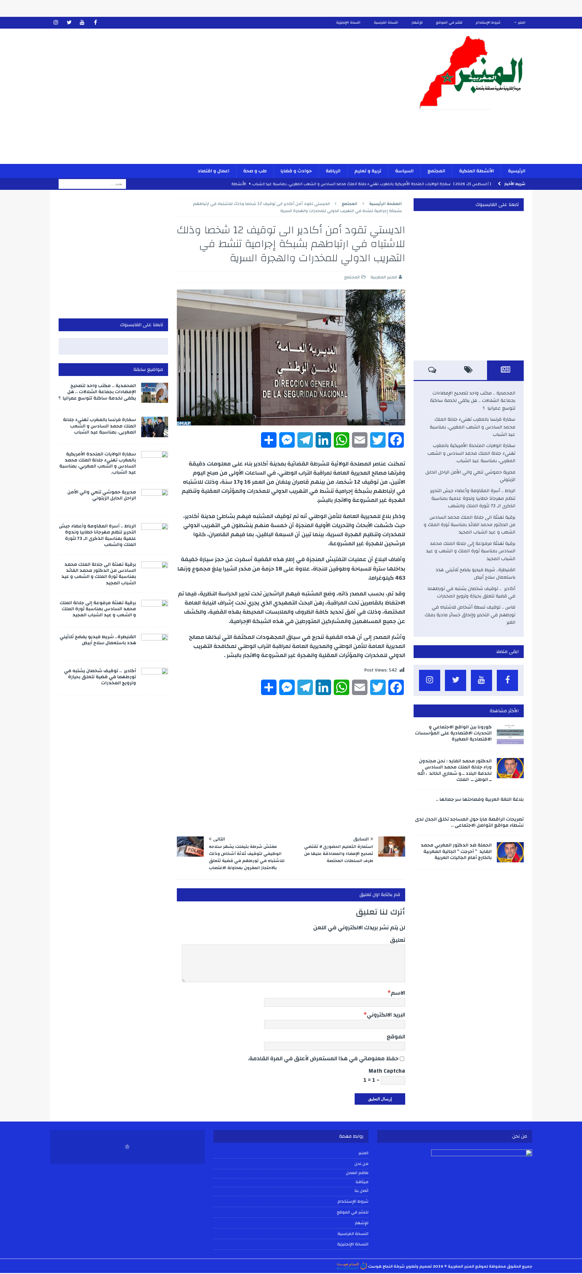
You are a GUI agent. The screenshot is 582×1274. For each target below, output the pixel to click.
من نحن (361, 1164)
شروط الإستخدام (488, 22)
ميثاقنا (362, 1182)
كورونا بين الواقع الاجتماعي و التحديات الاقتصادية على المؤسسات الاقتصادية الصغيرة (453, 733)
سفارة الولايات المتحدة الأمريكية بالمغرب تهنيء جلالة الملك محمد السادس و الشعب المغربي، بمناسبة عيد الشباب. (471, 453)
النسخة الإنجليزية (348, 22)
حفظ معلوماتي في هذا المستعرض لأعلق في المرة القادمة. (323, 1058)
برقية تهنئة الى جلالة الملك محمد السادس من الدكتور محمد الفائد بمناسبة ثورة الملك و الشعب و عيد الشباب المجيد (469, 525)
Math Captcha (386, 1071)
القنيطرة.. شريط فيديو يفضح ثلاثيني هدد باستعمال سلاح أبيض (475, 573)
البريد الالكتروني (386, 1014)
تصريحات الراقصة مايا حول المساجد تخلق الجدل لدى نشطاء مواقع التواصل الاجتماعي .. (469, 822)
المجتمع (436, 171)
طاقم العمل (357, 1173)
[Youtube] (82, 23)
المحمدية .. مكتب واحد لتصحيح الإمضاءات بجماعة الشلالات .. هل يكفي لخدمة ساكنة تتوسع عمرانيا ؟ (472, 401)
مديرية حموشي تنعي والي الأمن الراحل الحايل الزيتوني (470, 476)
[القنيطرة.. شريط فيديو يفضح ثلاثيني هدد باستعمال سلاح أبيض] (154, 644)
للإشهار (417, 22)
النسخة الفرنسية (386, 22)
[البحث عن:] (92, 183)
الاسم (398, 993)
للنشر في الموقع (449, 22)
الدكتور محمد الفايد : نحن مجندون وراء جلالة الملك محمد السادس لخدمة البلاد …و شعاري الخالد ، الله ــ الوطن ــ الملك (454, 770)
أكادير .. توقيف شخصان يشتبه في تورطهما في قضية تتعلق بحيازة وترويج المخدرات (471, 592)
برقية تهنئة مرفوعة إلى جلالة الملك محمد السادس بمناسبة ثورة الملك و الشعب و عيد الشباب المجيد (470, 551)
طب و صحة (255, 171)
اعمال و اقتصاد (213, 171)
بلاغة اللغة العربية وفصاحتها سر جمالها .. (480, 799)
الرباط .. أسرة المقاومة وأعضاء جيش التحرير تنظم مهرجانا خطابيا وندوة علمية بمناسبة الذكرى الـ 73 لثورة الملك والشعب (472, 498)
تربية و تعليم (367, 171)
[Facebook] (95, 23)
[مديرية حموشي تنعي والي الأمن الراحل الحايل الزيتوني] (154, 499)
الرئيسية (516, 171)
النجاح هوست (380, 1266)
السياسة (404, 171)
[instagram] (56, 23)
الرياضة (333, 171)
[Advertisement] (212, 101)
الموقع (396, 1036)
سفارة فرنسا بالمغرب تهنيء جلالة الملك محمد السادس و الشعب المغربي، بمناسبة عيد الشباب (472, 427)
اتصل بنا (361, 1191)
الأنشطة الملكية (476, 171)
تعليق (397, 940)
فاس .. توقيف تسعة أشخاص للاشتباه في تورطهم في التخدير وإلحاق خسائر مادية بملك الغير (470, 615)
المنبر (521, 22)
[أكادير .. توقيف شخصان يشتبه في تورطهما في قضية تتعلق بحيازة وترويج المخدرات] (154, 678)
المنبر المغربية (383, 277)
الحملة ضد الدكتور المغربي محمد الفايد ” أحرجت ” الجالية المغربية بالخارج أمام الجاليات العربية (456, 851)
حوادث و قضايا (296, 171)
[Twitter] (69, 23)
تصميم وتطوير (419, 1266)
